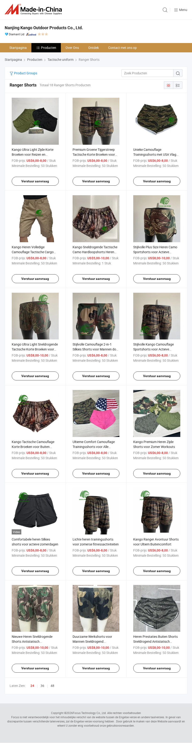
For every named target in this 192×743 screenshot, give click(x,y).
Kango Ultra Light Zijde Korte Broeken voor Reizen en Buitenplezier (32, 154)
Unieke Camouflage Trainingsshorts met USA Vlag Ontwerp (154, 154)
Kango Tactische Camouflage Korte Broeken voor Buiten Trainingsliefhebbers (33, 447)
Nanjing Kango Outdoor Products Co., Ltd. (44, 27)
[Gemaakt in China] (34, 9)
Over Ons (72, 47)
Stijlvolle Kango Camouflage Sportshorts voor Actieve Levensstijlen (153, 349)
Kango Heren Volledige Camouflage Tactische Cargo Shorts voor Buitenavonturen (33, 252)
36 (42, 685)
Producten (48, 47)
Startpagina (18, 47)
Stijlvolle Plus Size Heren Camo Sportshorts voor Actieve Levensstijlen (155, 252)
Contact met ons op (122, 47)
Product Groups (25, 73)
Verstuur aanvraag (35, 181)
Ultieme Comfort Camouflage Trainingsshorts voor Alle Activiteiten (94, 447)
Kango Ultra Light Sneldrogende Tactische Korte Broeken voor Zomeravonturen (35, 349)
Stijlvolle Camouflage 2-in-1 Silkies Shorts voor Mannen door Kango (96, 349)
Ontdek (93, 47)
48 (52, 685)
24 (32, 686)
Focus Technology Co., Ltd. (90, 713)
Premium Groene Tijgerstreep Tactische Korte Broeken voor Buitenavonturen (94, 154)
